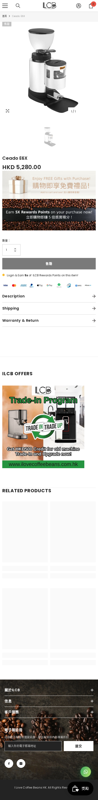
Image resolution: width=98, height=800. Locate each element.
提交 (78, 746)
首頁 (4, 16)
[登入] (79, 6)
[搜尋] (18, 5)
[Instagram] (21, 763)
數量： (6, 241)
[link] (25, 568)
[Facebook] (9, 763)
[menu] (5, 5)
